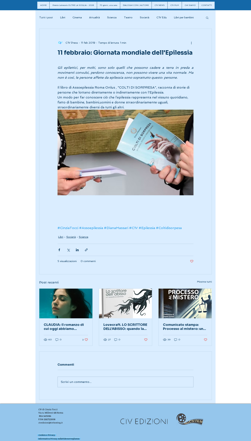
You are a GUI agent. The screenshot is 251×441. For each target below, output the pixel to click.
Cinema (77, 17)
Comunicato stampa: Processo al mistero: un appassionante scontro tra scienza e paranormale (183, 327)
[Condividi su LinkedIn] (77, 250)
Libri (62, 17)
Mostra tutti (204, 281)
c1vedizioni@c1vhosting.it (50, 422)
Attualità (94, 17)
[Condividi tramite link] (86, 250)
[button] (207, 17)
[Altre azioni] (191, 43)
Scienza (111, 17)
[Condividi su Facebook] (59, 250)
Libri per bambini (184, 17)
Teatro (128, 17)
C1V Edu (162, 17)
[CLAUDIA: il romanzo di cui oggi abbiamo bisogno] (65, 303)
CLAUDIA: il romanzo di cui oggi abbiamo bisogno (64, 327)
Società (144, 17)
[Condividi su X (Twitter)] (68, 250)
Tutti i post (46, 17)
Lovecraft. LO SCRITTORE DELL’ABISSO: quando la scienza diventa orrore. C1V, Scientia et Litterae (125, 327)
